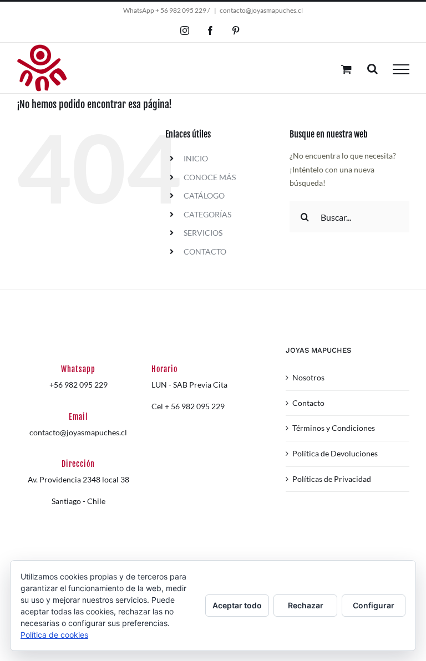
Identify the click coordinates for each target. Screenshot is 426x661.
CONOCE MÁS (210, 177)
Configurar (373, 605)
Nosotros (308, 377)
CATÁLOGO (204, 195)
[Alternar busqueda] (372, 68)
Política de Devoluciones (335, 453)
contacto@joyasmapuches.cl (261, 10)
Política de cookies (54, 634)
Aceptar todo (237, 605)
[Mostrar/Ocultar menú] (401, 69)
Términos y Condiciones (333, 428)
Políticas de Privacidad (331, 479)
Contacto (308, 403)
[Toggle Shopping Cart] (346, 69)
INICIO (196, 158)
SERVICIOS (203, 232)
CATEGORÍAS (207, 214)
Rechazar (305, 605)
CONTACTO (205, 251)
